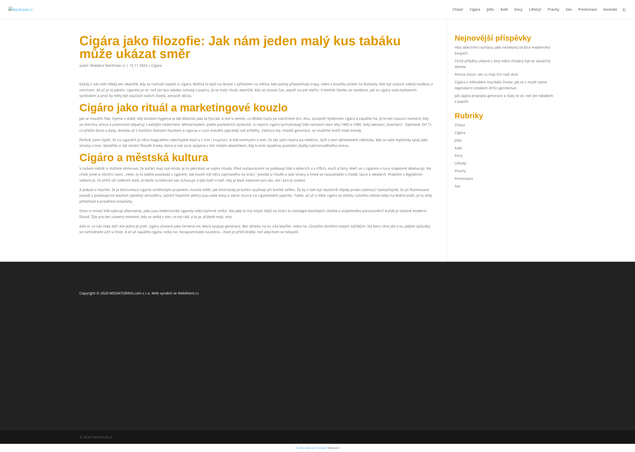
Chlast (457, 10)
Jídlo (490, 10)
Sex (569, 10)
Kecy (518, 10)
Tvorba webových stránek (311, 448)
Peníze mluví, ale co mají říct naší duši (486, 74)
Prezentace (587, 10)
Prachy (553, 10)
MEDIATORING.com (125, 293)
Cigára (475, 10)
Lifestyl (535, 10)
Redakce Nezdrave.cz (108, 65)
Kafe (504, 10)
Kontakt (610, 10)
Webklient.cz (188, 293)
